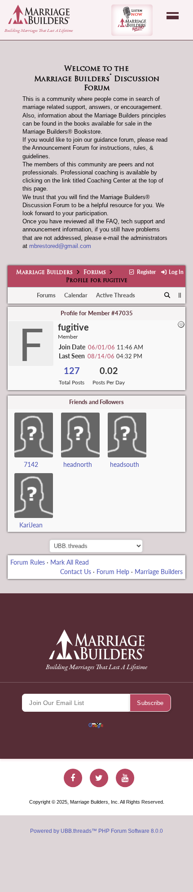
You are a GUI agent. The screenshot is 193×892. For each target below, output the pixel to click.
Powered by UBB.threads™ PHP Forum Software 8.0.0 (96, 831)
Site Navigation (173, 15)
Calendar (76, 295)
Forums (94, 272)
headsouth (124, 464)
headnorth (77, 464)
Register (145, 272)
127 (72, 371)
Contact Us (75, 571)
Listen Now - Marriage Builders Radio (132, 20)
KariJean (31, 525)
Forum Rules (27, 562)
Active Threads (115, 295)
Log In (175, 272)
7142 (31, 464)
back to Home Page (39, 14)
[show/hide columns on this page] (180, 295)
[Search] (167, 295)
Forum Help (112, 571)
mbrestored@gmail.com (60, 246)
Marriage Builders (44, 272)
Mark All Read (69, 562)
